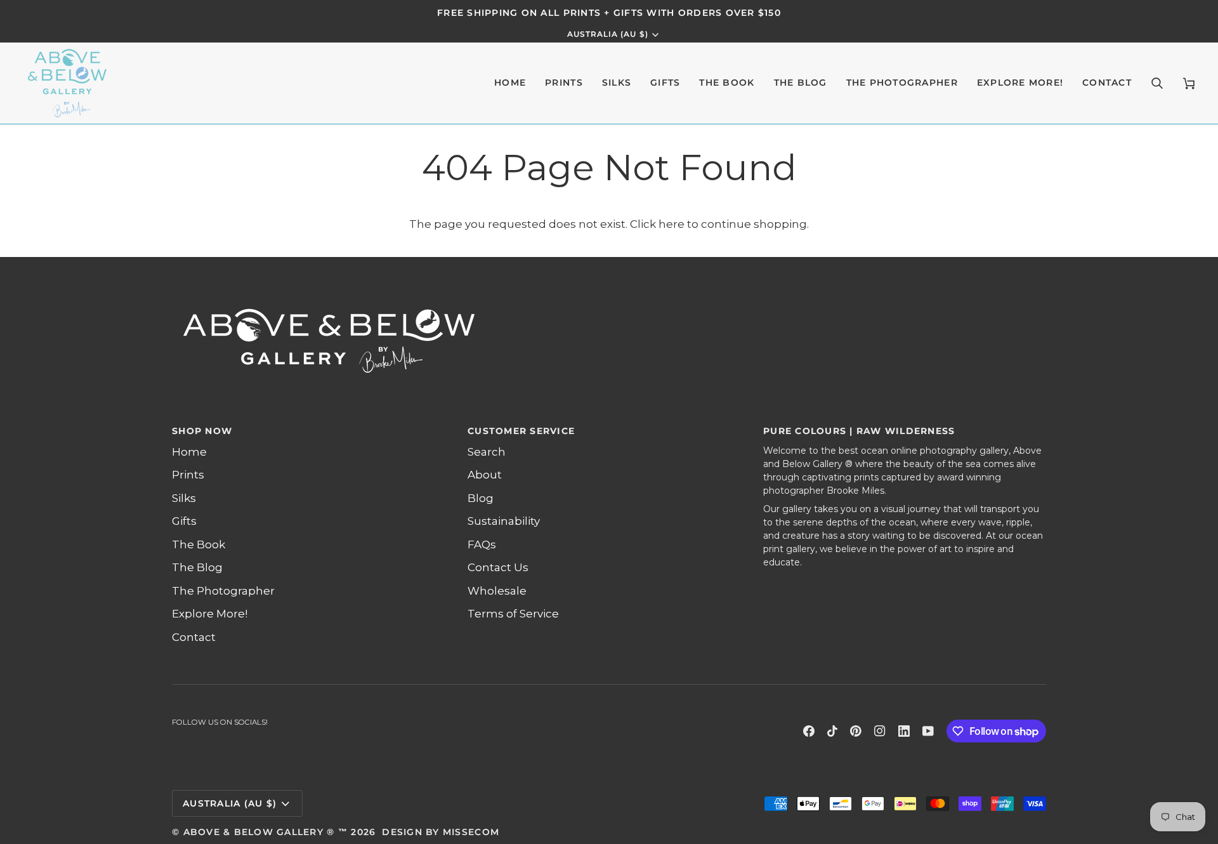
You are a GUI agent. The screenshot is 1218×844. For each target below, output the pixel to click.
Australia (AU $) (607, 34)
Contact (194, 637)
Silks (184, 498)
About (485, 474)
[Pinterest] (855, 731)
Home (189, 451)
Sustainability (504, 521)
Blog (481, 498)
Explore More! (209, 613)
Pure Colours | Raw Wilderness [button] (859, 431)
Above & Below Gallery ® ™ (265, 832)
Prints (188, 474)
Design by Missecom (440, 832)
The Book (198, 544)
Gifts (184, 521)
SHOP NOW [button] (202, 431)
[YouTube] (928, 731)
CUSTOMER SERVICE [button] (521, 431)
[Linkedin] (904, 731)
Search (487, 451)
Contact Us (498, 567)
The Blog (197, 567)
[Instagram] (880, 731)
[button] (564, 83)
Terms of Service (513, 613)
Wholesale (497, 590)
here (671, 224)
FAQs (482, 544)
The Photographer (223, 590)
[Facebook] (809, 731)
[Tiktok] (832, 731)
